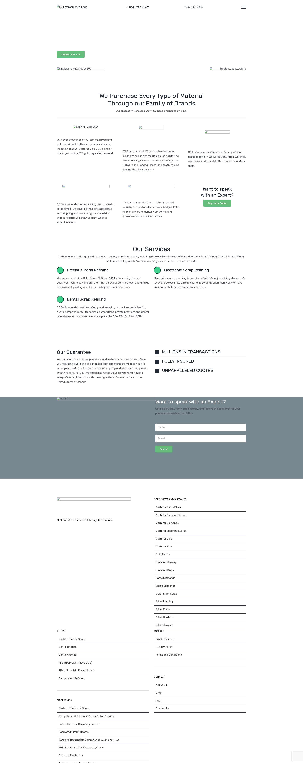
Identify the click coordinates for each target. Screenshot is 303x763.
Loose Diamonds (165, 585)
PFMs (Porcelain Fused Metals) (76, 670)
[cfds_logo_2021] (151, 185)
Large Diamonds (165, 577)
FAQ (158, 700)
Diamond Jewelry (166, 562)
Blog (158, 692)
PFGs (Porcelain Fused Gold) (75, 662)
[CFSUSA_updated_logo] (151, 126)
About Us (161, 684)
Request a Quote (139, 7)
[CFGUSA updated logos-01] (86, 126)
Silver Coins (163, 609)
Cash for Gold (164, 538)
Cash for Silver (164, 546)
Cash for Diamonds (167, 522)
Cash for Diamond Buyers (171, 515)
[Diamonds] (217, 131)
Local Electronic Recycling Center (79, 724)
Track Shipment (165, 639)
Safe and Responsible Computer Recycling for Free (89, 739)
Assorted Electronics (71, 755)
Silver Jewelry (164, 625)
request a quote (71, 363)
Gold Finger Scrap (166, 593)
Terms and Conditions (169, 654)
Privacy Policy (164, 646)
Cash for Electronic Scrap (171, 530)
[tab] (200, 352)
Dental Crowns (67, 654)
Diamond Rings (165, 570)
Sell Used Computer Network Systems (81, 747)
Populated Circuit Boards (74, 732)
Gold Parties (163, 554)
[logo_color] (86, 185)
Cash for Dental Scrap (169, 507)
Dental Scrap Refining (71, 678)
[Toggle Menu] (244, 7)
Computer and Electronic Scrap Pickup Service (86, 716)
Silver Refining (164, 601)
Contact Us (162, 708)
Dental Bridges (67, 646)
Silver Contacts (165, 617)
